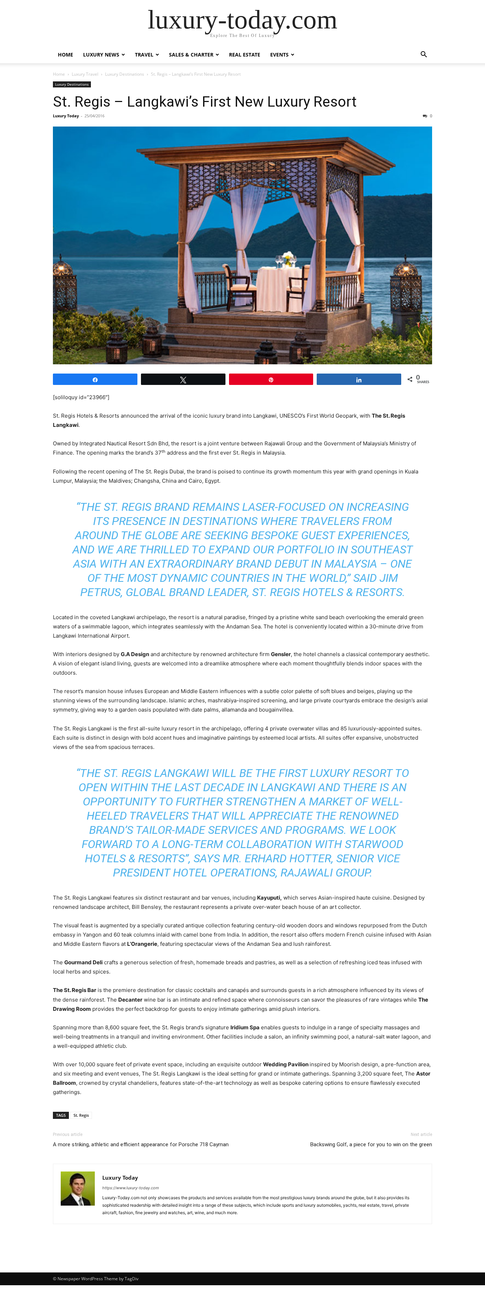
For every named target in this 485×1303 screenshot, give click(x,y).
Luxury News (101, 54)
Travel (144, 54)
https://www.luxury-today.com (130, 1187)
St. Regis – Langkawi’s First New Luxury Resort (205, 101)
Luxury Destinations (124, 74)
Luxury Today (66, 115)
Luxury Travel (85, 74)
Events (279, 54)
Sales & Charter (191, 54)
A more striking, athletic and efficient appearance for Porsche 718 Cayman (141, 1144)
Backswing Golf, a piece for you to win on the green (371, 1144)
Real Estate (244, 54)
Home (65, 54)
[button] (423, 55)
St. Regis (81, 1115)
